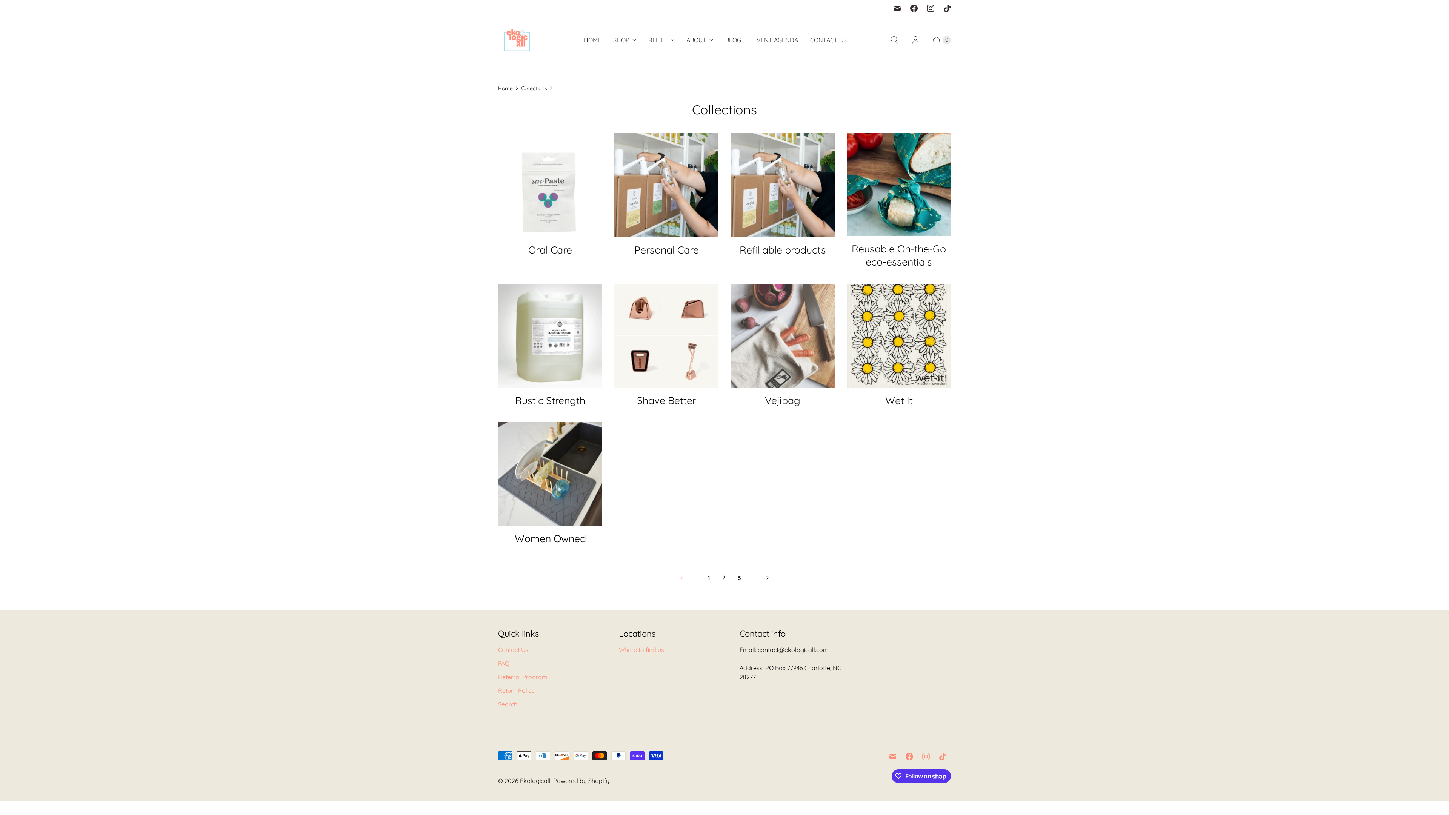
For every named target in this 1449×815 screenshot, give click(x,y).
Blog (733, 40)
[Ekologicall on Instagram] (930, 8)
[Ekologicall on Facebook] (914, 8)
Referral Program (523, 677)
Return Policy (516, 690)
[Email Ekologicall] (897, 8)
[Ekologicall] (517, 40)
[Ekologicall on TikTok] (947, 8)
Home (592, 40)
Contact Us (828, 40)
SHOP (621, 40)
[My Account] (915, 40)
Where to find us (641, 650)
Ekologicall (535, 780)
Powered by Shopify (581, 780)
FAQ (503, 663)
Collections (534, 88)
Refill (658, 40)
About (696, 40)
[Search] (894, 40)
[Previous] (681, 577)
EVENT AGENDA (775, 40)
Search (507, 704)
